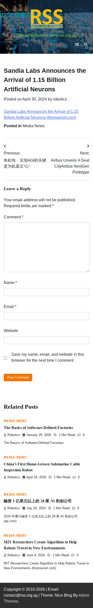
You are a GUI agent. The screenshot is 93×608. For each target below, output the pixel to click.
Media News (34, 126)
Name (10, 282)
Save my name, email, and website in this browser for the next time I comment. (47, 357)
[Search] (85, 44)
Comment (13, 217)
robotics (60, 99)
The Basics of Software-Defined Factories (38, 428)
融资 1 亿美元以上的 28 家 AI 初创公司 (38, 501)
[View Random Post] (76, 44)
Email (10, 306)
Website (11, 331)
